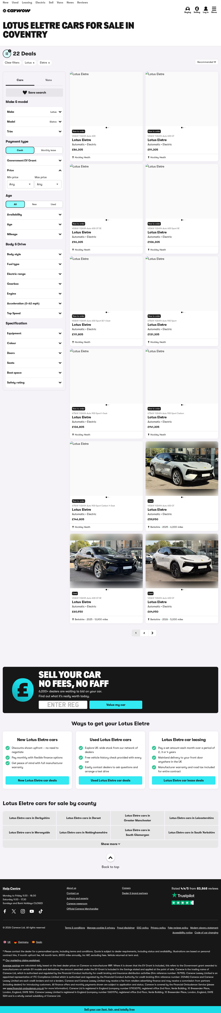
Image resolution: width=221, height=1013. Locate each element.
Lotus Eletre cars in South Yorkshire (192, 832)
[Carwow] (16, 10)
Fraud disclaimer (126, 927)
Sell (51, 2)
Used (15, 2)
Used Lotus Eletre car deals (110, 780)
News (70, 2)
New (5, 2)
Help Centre (11, 888)
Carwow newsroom (77, 903)
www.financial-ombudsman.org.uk (25, 988)
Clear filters (12, 62)
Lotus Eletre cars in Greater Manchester (137, 818)
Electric (40, 2)
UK (9, 942)
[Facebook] (5, 912)
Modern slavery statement (204, 927)
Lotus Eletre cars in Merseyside (29, 832)
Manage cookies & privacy (101, 927)
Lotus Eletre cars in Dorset (83, 818)
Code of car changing (206, 932)
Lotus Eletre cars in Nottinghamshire (83, 832)
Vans (60, 2)
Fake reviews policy (178, 927)
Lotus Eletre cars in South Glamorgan (137, 833)
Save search (37, 92)
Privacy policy (158, 927)
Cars (20, 80)
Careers (126, 888)
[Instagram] (23, 912)
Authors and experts (77, 898)
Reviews (82, 2)
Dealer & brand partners (135, 893)
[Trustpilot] (195, 898)
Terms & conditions (75, 927)
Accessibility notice (182, 932)
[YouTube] (32, 912)
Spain (39, 942)
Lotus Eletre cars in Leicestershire (192, 818)
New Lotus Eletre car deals (37, 780)
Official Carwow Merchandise (82, 908)
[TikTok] (41, 912)
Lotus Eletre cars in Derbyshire (29, 818)
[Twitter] (14, 912)
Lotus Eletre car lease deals (184, 780)
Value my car (115, 705)
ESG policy (143, 927)
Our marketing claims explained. (23, 960)
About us (71, 888)
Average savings (11, 965)
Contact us (73, 893)
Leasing (27, 2)
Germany (23, 942)
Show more (109, 844)
